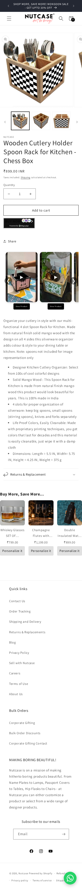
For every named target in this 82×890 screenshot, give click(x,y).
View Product (22, 306)
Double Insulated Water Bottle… (69, 535)
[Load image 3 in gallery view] (61, 121)
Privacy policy (19, 880)
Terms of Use (18, 684)
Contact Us (17, 601)
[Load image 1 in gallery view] (20, 121)
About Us (16, 694)
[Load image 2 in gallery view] (41, 121)
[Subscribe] (64, 834)
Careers (14, 673)
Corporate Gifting (22, 723)
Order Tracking (20, 611)
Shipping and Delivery (25, 622)
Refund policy (64, 873)
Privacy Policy (19, 653)
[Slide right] (77, 122)
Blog (12, 642)
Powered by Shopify (40, 873)
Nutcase (23, 873)
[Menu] (9, 18)
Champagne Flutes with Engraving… (41, 535)
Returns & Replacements (27, 632)
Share (12, 241)
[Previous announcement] (8, 6)
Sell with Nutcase (22, 663)
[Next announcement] (74, 6)
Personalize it (12, 551)
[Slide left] (5, 122)
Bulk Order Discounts (25, 733)
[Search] (61, 18)
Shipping (25, 177)
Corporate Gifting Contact (28, 743)
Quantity (9, 185)
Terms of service (42, 880)
